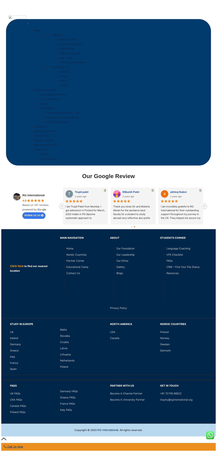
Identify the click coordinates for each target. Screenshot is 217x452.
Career (64, 85)
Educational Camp (46, 145)
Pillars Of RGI (68, 39)
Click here (17, 266)
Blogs (63, 80)
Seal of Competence (72, 62)
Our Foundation (125, 248)
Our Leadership (125, 254)
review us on (32, 215)
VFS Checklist (49, 99)
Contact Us (41, 149)
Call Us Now (15, 446)
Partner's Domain (70, 53)
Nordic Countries (44, 131)
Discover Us (61, 67)
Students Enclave (45, 90)
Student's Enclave (71, 44)
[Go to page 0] (131, 226)
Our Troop (66, 58)
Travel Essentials (57, 122)
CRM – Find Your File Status (183, 266)
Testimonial (67, 48)
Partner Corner (43, 140)
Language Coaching (53, 94)
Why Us (58, 35)
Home (69, 248)
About (38, 30)
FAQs (44, 103)
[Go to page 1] (134, 226)
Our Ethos (122, 260)
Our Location (49, 158)
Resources (47, 108)
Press (63, 76)
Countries (40, 126)
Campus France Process (62, 117)
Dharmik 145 (82, 192)
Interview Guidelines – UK (63, 112)
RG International (33, 195)
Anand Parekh (131, 192)
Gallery (64, 71)
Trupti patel (177, 192)
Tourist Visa (41, 135)
